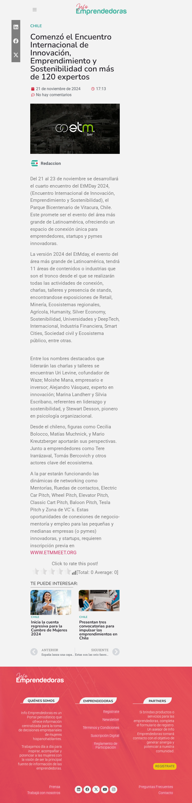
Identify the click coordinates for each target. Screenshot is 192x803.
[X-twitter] (96, 789)
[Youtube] (104, 789)
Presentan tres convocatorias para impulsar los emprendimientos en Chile (98, 630)
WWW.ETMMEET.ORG (53, 552)
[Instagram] (113, 789)
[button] (34, 10)
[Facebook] (87, 789)
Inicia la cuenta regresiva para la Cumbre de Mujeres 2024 (49, 628)
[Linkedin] (78, 789)
